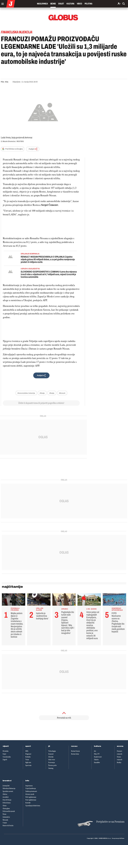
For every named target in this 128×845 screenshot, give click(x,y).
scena (120, 746)
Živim (4, 814)
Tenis (27, 760)
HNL (26, 751)
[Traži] (124, 4)
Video (79, 3)
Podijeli (31, 149)
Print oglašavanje (30, 800)
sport (28, 746)
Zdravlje (51, 757)
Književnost (98, 757)
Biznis (53, 3)
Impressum (29, 786)
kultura (97, 746)
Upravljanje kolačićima (32, 806)
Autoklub (6, 797)
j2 (49, 746)
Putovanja (51, 762)
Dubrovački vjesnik (9, 811)
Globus (5, 794)
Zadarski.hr (6, 817)
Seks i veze (51, 760)
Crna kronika (7, 757)
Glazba (96, 760)
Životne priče (52, 765)
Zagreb (5, 760)
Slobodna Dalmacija (9, 788)
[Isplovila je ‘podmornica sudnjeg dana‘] (38, 600)
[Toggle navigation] (2, 3)
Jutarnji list (6, 786)
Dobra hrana (6, 803)
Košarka (27, 757)
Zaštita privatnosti (31, 791)
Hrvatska (5, 751)
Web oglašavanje (30, 797)
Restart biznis (75, 751)
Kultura (70, 3)
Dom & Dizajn (7, 800)
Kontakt (27, 803)
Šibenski (5, 820)
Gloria (4, 806)
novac (74, 746)
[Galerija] (43, 111)
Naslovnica (42, 3)
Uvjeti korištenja (30, 788)
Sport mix (28, 765)
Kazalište (97, 762)
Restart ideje (75, 754)
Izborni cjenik (29, 794)
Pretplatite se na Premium (110, 821)
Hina (6, 82)
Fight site (28, 762)
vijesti (6, 746)
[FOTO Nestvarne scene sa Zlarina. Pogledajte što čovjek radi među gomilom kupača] (114, 600)
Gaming (50, 768)
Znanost (51, 754)
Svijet (61, 3)
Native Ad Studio (8, 826)
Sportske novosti (8, 791)
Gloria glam (6, 809)
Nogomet (28, 754)
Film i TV (97, 754)
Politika (88, 3)
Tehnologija (52, 751)
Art (95, 751)
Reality (119, 762)
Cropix (5, 823)
